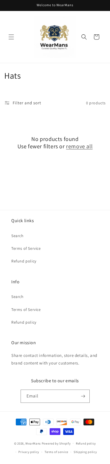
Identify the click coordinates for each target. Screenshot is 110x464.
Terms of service (56, 452)
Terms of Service (26, 248)
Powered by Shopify (56, 443)
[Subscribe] (83, 396)
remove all (79, 146)
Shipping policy (85, 452)
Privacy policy (28, 452)
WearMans (33, 443)
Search (17, 235)
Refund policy (23, 261)
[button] (11, 37)
